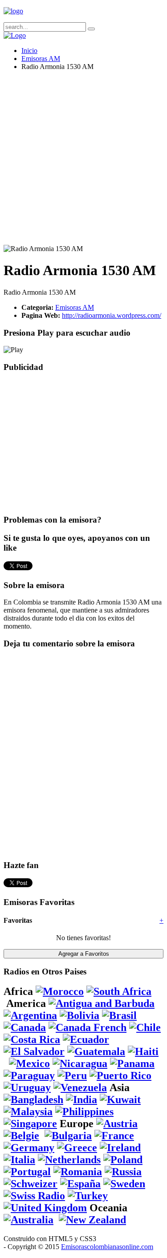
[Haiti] (143, 1051)
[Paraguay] (29, 1075)
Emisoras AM (40, 58)
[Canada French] (87, 1027)
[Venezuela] (80, 1087)
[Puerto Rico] (120, 1075)
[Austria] (117, 1123)
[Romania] (77, 1171)
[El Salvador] (34, 1051)
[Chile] (145, 1027)
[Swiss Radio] (34, 1195)
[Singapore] (30, 1123)
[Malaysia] (28, 1111)
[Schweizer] (30, 1183)
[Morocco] (60, 991)
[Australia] (28, 1220)
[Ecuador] (86, 1039)
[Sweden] (124, 1183)
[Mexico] (29, 1063)
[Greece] (77, 1147)
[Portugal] (27, 1171)
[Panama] (132, 1063)
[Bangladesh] (33, 1099)
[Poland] (123, 1159)
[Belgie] (21, 1135)
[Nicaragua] (80, 1063)
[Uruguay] (27, 1087)
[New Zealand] (92, 1220)
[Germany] (29, 1147)
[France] (114, 1135)
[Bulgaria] (68, 1135)
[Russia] (123, 1171)
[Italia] (19, 1159)
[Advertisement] (83, 161)
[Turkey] (88, 1195)
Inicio (29, 50)
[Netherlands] (69, 1159)
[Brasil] (119, 1015)
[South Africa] (118, 991)
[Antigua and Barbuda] (102, 1003)
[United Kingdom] (45, 1207)
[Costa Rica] (32, 1039)
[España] (80, 1183)
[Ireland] (120, 1147)
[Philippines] (84, 1111)
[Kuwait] (120, 1099)
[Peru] (72, 1075)
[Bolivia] (79, 1015)
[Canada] (25, 1027)
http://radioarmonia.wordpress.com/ (111, 315)
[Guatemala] (96, 1051)
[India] (81, 1099)
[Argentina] (30, 1015)
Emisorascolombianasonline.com (107, 1246)
